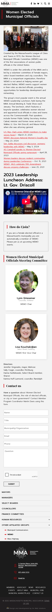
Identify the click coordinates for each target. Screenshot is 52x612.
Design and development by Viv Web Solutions (27, 608)
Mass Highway (13, 539)
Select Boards (10, 503)
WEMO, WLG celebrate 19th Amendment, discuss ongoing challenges (22, 166)
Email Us (21, 578)
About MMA (22, 590)
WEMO (10, 534)
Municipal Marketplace (19, 593)
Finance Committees (13, 514)
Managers (7, 497)
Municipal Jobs (37, 590)
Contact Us (38, 593)
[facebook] (31, 3)
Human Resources (12, 519)
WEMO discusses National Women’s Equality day (26, 137)
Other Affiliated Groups (15, 525)
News (31, 587)
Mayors (6, 492)
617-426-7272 (23, 572)
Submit (11, 484)
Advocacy (21, 587)
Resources (41, 587)
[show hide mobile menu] (49, 3)
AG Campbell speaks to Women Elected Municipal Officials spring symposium (22, 151)
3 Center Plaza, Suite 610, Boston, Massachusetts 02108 (28, 565)
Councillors (9, 508)
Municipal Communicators (17, 530)
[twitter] (41, 3)
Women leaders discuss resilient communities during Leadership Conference (24, 160)
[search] (45, 3)
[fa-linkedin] (35, 3)
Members (11, 587)
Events (11, 590)
